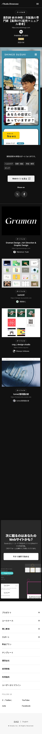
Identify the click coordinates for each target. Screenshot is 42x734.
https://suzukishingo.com (21, 27)
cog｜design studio (21, 344)
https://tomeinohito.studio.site (21, 397)
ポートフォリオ (21, 12)
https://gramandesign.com (21, 248)
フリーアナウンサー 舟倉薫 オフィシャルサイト (21, 445)
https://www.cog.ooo (21, 347)
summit (21, 295)
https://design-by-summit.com (21, 298)
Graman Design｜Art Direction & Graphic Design (21, 244)
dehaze (37, 4)
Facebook (26, 706)
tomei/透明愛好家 (21, 394)
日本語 (16, 722)
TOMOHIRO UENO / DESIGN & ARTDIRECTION (21, 497)
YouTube (25, 700)
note (4, 706)
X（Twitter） (7, 700)
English (25, 722)
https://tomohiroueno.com (21, 501)
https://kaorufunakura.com (21, 449)
